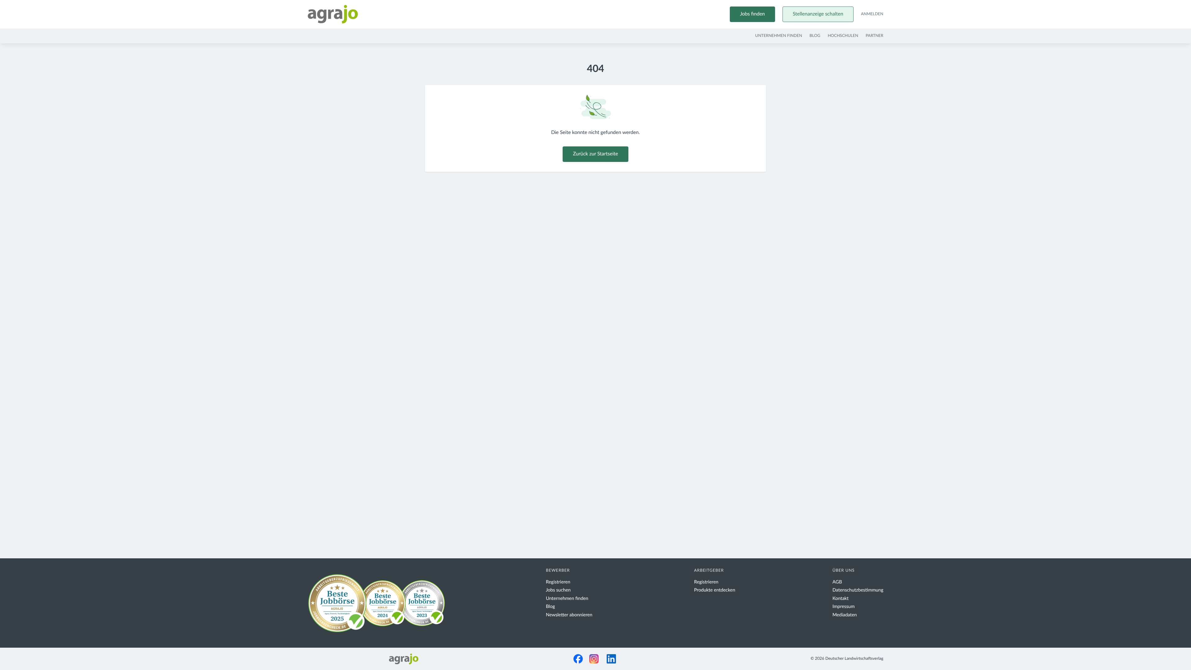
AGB (837, 582)
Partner (874, 36)
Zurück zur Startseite (595, 154)
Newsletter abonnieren (569, 615)
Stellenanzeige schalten (818, 14)
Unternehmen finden (778, 36)
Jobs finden (752, 14)
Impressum (843, 606)
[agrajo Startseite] (333, 14)
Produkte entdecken (714, 590)
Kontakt (840, 598)
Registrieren (558, 582)
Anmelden (872, 14)
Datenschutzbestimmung (857, 590)
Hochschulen (843, 36)
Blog (815, 36)
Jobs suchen (558, 590)
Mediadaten (844, 615)
